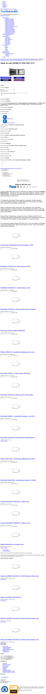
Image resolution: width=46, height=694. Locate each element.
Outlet (4, 56)
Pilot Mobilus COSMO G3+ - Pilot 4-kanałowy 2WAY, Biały (15, 373)
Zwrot (4, 4)
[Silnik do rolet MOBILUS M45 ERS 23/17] (12, 83)
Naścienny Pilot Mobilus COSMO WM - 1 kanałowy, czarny (15, 523)
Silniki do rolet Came (9, 18)
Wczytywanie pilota (10, 122)
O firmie (4, 1)
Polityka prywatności (7, 664)
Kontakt (4, 6)
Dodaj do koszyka (3, 90)
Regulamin (5, 663)
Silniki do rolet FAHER (9, 30)
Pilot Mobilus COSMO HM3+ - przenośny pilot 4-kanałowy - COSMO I (18, 480)
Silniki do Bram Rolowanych (8, 34)
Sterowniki (7, 55)
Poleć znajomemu (10, 168)
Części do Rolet (6, 51)
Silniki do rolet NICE (9, 20)
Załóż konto (7, 15)
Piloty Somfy (7, 42)
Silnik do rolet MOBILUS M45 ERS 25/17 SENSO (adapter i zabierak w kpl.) (19, 639)
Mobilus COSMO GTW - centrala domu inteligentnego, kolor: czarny (17, 352)
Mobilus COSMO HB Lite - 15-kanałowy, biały (12, 544)
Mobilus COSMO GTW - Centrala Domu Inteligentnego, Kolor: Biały (17, 458)
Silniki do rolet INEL (9, 27)
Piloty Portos (7, 41)
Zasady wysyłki (6, 665)
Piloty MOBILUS (8, 39)
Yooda (6, 50)
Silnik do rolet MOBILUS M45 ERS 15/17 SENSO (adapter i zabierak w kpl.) (19, 576)
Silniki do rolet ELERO (9, 22)
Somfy (6, 49)
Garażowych (7, 35)
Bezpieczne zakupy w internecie (9, 672)
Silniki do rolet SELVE (9, 28)
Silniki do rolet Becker (9, 32)
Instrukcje (5, 3)
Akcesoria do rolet (6, 648)
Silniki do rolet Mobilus (9, 19)
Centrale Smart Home (9, 53)
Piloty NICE (7, 40)
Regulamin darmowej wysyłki (8, 670)
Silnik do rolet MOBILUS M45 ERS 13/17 (10, 597)
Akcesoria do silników (7, 647)
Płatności (4, 668)
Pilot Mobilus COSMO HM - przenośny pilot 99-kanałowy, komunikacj (18, 309)
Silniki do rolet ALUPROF (10, 31)
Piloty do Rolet (6, 36)
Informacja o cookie (6, 669)
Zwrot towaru (5, 666)
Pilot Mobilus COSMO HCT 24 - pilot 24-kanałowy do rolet (15, 266)
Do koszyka (15, 248)
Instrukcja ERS (10, 118)
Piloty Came (7, 37)
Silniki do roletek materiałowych (11, 26)
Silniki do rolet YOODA (10, 24)
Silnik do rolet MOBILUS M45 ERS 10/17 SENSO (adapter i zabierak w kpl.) (19, 618)
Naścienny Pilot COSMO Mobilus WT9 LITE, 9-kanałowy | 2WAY (16, 245)
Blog (4, 2)
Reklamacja (5, 5)
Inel (6, 46)
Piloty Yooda (7, 43)
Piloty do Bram (6, 44)
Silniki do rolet (5, 17)
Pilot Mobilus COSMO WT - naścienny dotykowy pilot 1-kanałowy (17, 394)
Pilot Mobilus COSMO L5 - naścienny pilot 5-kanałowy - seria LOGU (17, 416)
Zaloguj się (2, 15)
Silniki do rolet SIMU (9, 25)
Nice (6, 48)
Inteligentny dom (6, 52)
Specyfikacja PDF (17, 168)
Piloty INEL (7, 38)
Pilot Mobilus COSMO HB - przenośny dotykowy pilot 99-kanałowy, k (17, 437)
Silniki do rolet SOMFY (9, 23)
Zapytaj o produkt (3, 168)
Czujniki (7, 54)
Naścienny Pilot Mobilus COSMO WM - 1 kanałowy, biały (14, 501)
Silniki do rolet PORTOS (10, 29)
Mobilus (6, 47)
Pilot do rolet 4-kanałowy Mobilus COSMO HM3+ (12, 330)
